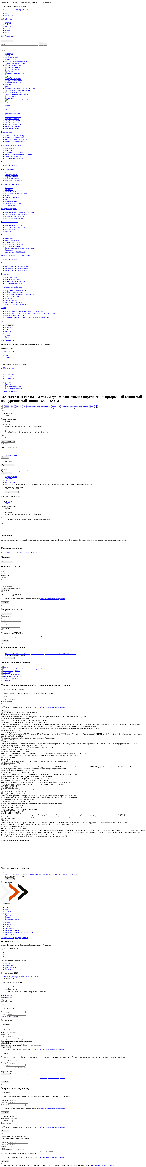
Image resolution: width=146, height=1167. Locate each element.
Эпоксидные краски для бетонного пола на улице (19, 552)
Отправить (5, 602)
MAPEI (7, 503)
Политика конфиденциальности (12, 977)
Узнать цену (10, 658)
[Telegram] (9, 15)
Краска (7, 86)
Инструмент (9, 98)
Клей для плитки (11, 71)
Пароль (3, 1014)
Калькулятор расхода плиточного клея (19, 932)
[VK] (6, 952)
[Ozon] (8, 964)
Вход (2, 36)
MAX (7, 355)
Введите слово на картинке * (11, 1045)
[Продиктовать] (41, 44)
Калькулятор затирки (13, 930)
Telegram (8, 357)
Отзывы (8, 481)
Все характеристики (8, 441)
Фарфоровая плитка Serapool (15, 102)
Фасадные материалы (13, 79)
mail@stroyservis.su (7, 10)
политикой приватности (100, 1165)
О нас (7, 25)
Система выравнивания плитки (16, 94)
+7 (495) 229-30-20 (21, 10)
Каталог (10, 325)
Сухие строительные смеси (15, 63)
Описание (9, 479)
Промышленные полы (13, 82)
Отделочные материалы (14, 75)
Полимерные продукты (9, 391)
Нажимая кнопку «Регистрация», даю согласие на (34, 1049)
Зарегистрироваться (8, 995)
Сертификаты (10, 928)
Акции (7, 30)
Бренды (8, 23)
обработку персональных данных (52, 599)
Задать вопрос (6, 473)
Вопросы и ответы (12, 919)
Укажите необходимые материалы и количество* (19, 1153)
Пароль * (4, 1037)
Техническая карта (10, 455)
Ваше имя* (5, 1061)
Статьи (7, 926)
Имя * (3, 1030)
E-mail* (3, 1123)
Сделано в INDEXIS (32, 977)
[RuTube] (6, 956)
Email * (3, 1034)
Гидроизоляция (10, 59)
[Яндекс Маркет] (11, 967)
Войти (3, 1028)
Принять (112, 1165)
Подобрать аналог (7, 465)
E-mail (3, 1012)
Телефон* (4, 699)
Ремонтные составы (12, 67)
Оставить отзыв (7, 562)
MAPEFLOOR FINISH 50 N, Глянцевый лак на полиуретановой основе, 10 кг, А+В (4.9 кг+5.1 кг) (41, 654)
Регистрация (9, 36)
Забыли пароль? (7, 1016)
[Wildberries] (10, 965)
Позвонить (11, 378)
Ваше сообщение (7, 1070)
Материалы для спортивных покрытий (19, 90)
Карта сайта (9, 934)
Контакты (8, 32)
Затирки (8, 56)
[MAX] (8, 13)
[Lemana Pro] (10, 969)
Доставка (8, 26)
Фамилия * (5, 1032)
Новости (8, 909)
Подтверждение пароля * (10, 1039)
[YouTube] (6, 954)
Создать (14, 1008)
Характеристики (11, 477)
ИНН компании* (7, 1149)
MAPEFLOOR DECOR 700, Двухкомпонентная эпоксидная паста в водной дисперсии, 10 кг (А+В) (41, 874)
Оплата (7, 28)
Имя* (3, 697)
